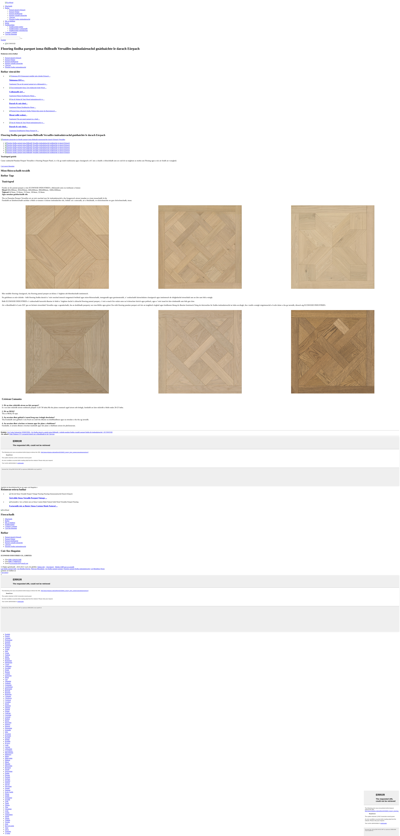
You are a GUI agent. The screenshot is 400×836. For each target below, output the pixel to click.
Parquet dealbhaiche (15, 14)
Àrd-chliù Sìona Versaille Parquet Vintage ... (28, 498)
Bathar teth (41, 567)
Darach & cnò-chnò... (18, 103)
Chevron (12, 17)
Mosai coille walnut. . (18, 115)
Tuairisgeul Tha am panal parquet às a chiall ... (24, 119)
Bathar (7, 8)
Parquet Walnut (14, 12)
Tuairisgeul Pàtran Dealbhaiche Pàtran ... (22, 96)
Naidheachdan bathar (16, 27)
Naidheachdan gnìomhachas (18, 30)
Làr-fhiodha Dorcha (23, 569)
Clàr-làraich (50, 567)
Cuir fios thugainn (11, 34)
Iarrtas (7, 23)
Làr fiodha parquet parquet (54, 569)
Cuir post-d (4, 572)
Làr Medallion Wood (97, 569)
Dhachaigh (8, 6)
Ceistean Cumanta (11, 32)
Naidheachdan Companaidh (18, 29)
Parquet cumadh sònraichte (18, 15)
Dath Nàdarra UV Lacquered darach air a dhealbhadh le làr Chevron (31, 434)
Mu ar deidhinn (10, 21)
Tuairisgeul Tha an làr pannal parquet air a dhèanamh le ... (28, 84)
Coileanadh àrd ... (17, 92)
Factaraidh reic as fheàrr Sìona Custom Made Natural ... (33, 506)
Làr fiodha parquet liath (8, 569)
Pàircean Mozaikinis (37, 569)
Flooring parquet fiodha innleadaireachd (77, 569)
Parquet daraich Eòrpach (17, 10)
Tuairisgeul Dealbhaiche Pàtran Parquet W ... (24, 131)
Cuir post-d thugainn (7, 166)
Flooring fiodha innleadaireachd (19, 19)
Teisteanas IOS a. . (17, 80)
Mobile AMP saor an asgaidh (64, 567)
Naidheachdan (9, 25)
